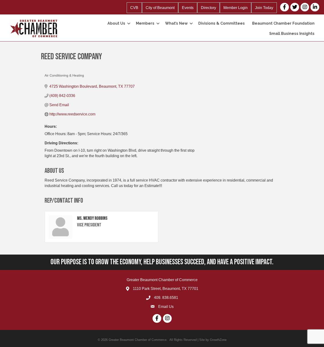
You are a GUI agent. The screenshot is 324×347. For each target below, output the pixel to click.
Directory (208, 8)
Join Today (264, 8)
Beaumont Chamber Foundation (283, 23)
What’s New (176, 23)
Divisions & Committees (221, 23)
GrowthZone (218, 340)
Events (188, 8)
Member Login (235, 8)
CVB (134, 8)
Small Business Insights (292, 33)
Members (145, 23)
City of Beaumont (160, 8)
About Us (116, 23)
